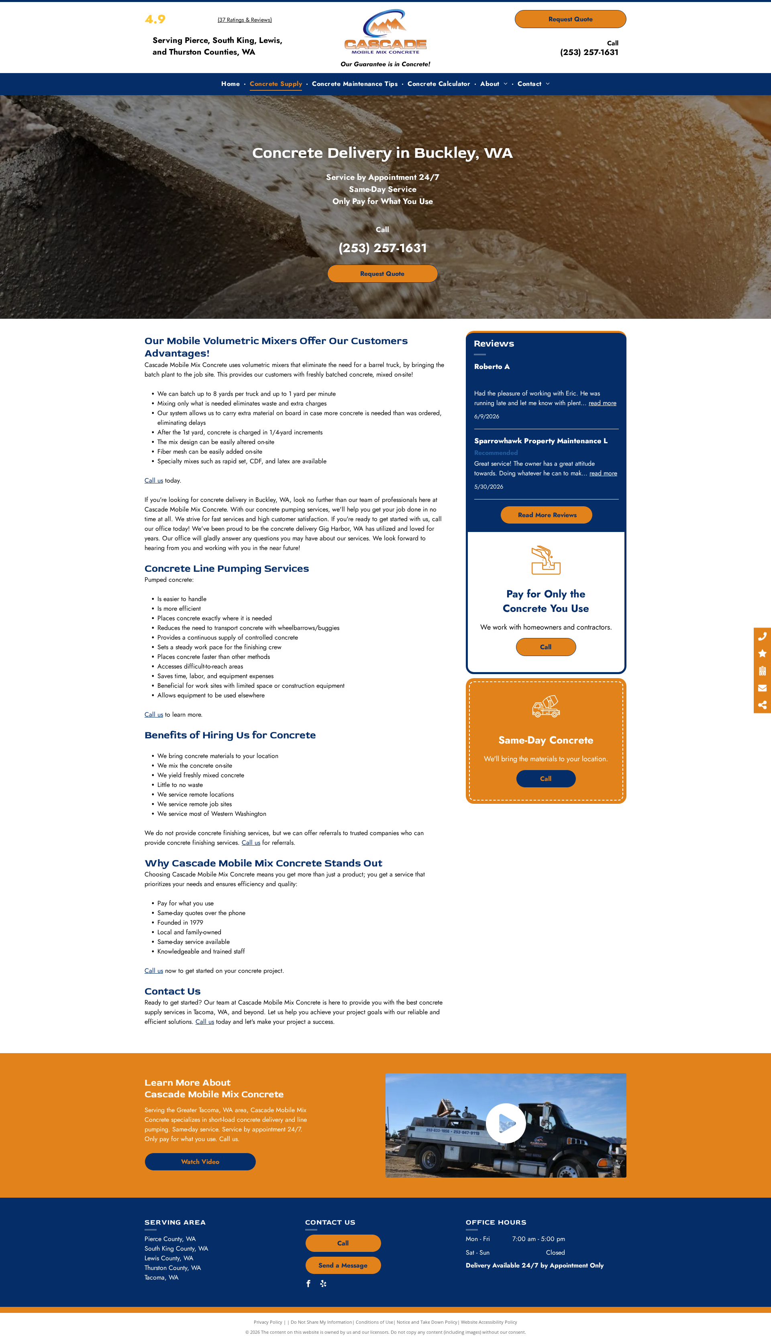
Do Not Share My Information (321, 1322)
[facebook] (308, 1284)
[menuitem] (231, 84)
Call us (154, 480)
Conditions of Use (374, 1322)
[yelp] (323, 1284)
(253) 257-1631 (589, 52)
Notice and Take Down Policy (427, 1322)
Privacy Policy (268, 1322)
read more (602, 403)
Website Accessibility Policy (489, 1322)
